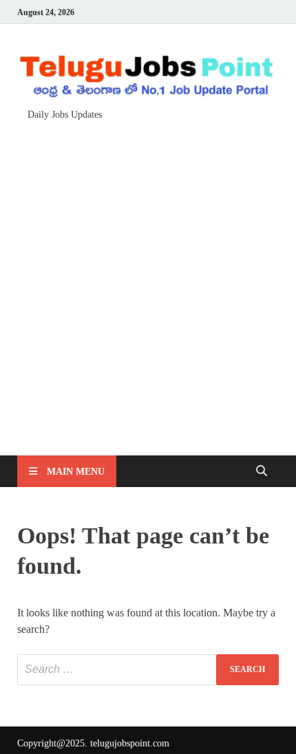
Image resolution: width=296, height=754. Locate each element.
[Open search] (261, 471)
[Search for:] (148, 669)
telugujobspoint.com (129, 743)
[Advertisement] (148, 281)
